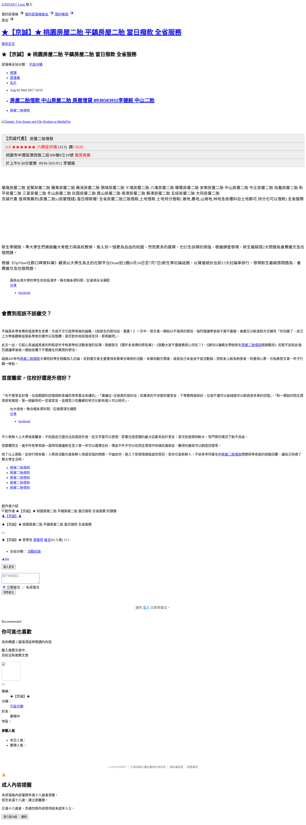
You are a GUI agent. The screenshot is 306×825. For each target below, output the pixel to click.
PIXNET (122, 767)
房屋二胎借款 (20, 110)
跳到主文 (8, 44)
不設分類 (35, 64)
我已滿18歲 (10, 816)
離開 (24, 816)
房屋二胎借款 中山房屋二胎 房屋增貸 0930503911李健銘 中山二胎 (82, 100)
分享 (13, 285)
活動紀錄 (34, 551)
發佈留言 (8, 592)
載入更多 (8, 566)
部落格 (15, 78)
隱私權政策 (176, 767)
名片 (13, 83)
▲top (5, 559)
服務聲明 (192, 767)
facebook (24, 292)
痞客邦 (38, 540)
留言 (47, 540)
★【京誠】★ (12, 516)
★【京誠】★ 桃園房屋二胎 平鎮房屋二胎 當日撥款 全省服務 (92, 32)
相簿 (13, 73)
